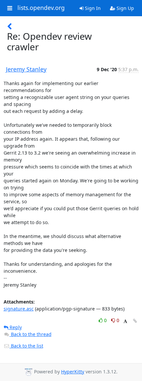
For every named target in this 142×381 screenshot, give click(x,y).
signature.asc (19, 309)
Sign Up (124, 8)
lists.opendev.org (41, 8)
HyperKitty (72, 371)
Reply (15, 327)
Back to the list (26, 346)
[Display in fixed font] (125, 321)
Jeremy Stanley (26, 69)
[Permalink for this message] (135, 320)
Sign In (92, 8)
